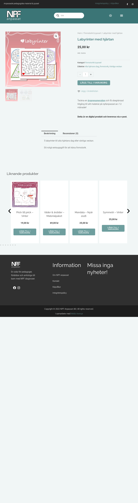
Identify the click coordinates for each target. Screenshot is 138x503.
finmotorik (104, 66)
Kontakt (56, 281)
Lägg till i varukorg (93, 82)
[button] (121, 15)
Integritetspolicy (102, 3)
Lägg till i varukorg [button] (24, 232)
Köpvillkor (115, 3)
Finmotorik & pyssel (92, 33)
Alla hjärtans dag (92, 66)
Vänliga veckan (115, 66)
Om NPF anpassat (61, 275)
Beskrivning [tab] (49, 133)
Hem (79, 33)
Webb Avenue (77, 313)
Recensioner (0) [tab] (70, 133)
